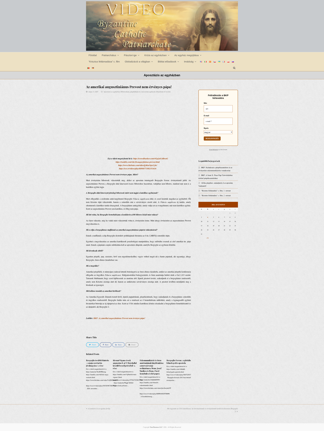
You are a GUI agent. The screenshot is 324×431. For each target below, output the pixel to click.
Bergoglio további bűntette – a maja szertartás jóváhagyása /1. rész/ (97, 363)
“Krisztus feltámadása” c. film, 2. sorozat (216, 195)
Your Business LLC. (156, 427)
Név (205, 103)
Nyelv (206, 128)
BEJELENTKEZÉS (212, 138)
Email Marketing (213, 149)
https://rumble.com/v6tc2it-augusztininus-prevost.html (138, 162)
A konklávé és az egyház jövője (99, 408)
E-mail (206, 115)
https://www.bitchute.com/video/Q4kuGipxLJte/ (137, 165)
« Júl (207, 238)
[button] (92, 344)
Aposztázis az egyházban (112, 92)
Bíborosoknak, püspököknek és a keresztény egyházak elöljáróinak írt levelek (145, 92)
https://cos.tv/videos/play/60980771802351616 (137, 168)
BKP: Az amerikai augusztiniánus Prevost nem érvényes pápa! (119, 318)
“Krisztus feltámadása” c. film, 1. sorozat (216, 190)
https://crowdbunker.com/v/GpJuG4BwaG (150, 158)
